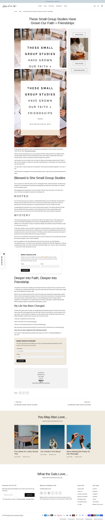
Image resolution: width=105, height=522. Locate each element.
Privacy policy (71, 519)
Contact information (98, 519)
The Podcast (96, 501)
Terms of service (80, 519)
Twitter (94, 499)
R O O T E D (25, 201)
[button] (2, 261)
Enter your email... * (9, 495)
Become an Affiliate (82, 496)
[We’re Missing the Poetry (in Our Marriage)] (79, 437)
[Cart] (102, 6)
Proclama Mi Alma (82, 501)
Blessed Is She (9, 515)
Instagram (95, 494)
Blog (20, 11)
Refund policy (63, 519)
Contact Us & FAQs (82, 494)
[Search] (94, 6)
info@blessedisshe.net (45, 488)
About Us (80, 491)
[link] (20, 392)
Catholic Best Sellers (79, 70)
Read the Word (79, 63)
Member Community (98, 504)
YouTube (95, 488)
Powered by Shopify (18, 515)
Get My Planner (79, 34)
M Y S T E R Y (27, 220)
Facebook (95, 491)
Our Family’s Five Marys (50, 451)
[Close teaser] (4, 254)
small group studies (30, 151)
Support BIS (81, 488)
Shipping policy (88, 519)
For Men (80, 504)
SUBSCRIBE (25, 270)
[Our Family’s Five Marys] (52, 437)
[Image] (79, 49)
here (35, 321)
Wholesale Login (82, 499)
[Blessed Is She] (9, 6)
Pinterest (95, 496)
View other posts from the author (41, 383)
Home (15, 11)
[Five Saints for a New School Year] (26, 437)
